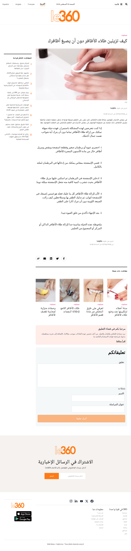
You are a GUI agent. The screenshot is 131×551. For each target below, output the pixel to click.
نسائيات (124, 35)
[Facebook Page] (92, 501)
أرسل (52, 476)
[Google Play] (23, 518)
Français (31, 4)
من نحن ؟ (100, 513)
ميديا (125, 525)
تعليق (121, 362)
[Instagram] (71, 501)
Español (6, 4)
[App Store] (24, 513)
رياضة (125, 528)
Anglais (18, 4)
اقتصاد (125, 516)
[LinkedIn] (76, 501)
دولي (125, 533)
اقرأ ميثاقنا (120, 341)
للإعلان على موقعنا (97, 519)
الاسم (121, 393)
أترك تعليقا (81, 418)
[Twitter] (86, 501)
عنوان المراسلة (116, 404)
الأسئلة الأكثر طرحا (97, 516)
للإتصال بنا (99, 525)
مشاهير (124, 530)
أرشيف (101, 528)
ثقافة (125, 522)
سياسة (124, 513)
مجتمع (125, 519)
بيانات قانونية (99, 522)
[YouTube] (81, 501)
